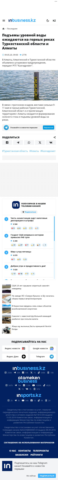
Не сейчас (31, 475)
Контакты (24, 450)
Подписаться (47, 475)
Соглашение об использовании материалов (29, 442)
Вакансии (21, 454)
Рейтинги (36, 454)
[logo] (26, 20)
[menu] (4, 20)
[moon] (48, 20)
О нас (12, 450)
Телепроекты (41, 450)
